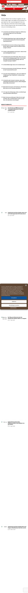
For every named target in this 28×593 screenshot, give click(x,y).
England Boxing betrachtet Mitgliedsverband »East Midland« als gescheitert (16, 423)
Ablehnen (14, 301)
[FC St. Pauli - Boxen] (14, 9)
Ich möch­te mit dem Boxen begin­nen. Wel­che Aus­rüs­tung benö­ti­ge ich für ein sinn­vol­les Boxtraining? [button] (14, 33)
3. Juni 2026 (11, 215)
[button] (26, 285)
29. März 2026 (12, 529)
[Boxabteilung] (4, 158)
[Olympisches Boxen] (4, 368)
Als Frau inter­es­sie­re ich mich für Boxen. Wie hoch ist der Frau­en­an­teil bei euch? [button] (14, 69)
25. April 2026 (12, 426)
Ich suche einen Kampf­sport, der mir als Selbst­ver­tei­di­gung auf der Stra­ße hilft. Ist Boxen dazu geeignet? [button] (14, 75)
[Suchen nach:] (14, 1)
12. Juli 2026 (11, 112)
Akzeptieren (14, 297)
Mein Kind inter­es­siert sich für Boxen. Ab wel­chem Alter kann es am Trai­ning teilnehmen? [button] (14, 87)
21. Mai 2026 (12, 320)
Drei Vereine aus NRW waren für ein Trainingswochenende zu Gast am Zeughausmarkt (16, 109)
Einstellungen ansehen (14, 305)
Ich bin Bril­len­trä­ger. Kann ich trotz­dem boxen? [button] (14, 64)
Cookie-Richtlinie (13, 307)
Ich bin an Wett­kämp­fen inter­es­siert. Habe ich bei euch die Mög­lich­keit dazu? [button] (14, 52)
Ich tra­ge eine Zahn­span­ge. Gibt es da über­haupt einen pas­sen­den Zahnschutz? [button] (14, 92)
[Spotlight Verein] (4, 263)
